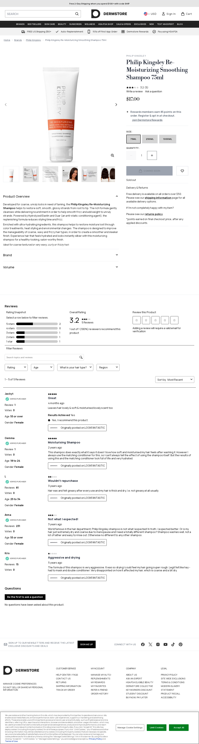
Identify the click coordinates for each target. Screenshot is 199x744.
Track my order (65, 689)
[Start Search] (77, 13)
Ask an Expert (134, 678)
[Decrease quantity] (131, 155)
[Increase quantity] (152, 155)
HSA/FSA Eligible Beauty (139, 682)
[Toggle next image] (116, 104)
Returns (61, 682)
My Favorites (98, 686)
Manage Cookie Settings (130, 727)
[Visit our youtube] (165, 644)
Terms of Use (11, 741)
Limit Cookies (157, 727)
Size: (129, 131)
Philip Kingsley (33, 40)
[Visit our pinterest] (180, 644)
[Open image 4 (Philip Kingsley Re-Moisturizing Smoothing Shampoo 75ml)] (70, 174)
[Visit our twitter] (150, 644)
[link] (169, 14)
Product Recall (170, 693)
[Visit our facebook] (143, 644)
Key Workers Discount (139, 689)
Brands (18, 40)
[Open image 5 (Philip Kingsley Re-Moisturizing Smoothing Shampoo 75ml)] (89, 174)
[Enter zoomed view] (112, 155)
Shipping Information (68, 686)
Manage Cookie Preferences (19, 683)
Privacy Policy (169, 674)
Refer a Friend (99, 689)
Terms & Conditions (173, 682)
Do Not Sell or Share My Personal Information (23, 688)
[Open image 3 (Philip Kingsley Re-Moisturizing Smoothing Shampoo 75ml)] (50, 174)
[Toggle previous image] (5, 104)
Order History (99, 693)
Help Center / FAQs (67, 674)
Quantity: (132, 147)
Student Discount (137, 693)
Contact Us (63, 678)
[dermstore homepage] (109, 13)
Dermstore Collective (139, 686)
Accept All (179, 727)
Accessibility (168, 697)
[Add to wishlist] (182, 171)
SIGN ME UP (86, 644)
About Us (131, 674)
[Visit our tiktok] (173, 644)
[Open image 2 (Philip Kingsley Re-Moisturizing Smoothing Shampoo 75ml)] (31, 174)
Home (7, 40)
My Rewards (98, 682)
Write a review (134, 91)
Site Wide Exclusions (173, 678)
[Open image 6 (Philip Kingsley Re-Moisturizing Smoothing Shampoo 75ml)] (109, 174)
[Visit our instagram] (158, 644)
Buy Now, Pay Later (137, 697)
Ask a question (153, 91)
